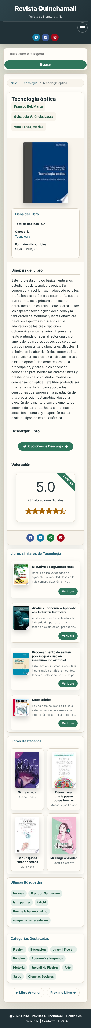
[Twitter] (36, 37)
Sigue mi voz (27, 792)
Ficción (18, 949)
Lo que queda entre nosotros (27, 860)
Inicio (13, 83)
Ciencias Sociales (41, 976)
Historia (19, 967)
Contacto (48, 1021)
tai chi (41, 902)
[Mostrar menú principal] (82, 27)
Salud (17, 976)
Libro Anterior (30, 992)
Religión (19, 958)
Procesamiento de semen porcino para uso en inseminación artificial (51, 656)
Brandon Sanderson (45, 893)
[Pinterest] (55, 37)
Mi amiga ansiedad (63, 858)
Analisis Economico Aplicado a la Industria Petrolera (54, 610)
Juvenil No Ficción (44, 967)
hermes (18, 893)
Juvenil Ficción (63, 949)
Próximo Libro (61, 992)
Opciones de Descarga (45, 446)
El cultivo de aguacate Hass (53, 567)
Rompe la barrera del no (30, 911)
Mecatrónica (42, 700)
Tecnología (29, 83)
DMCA (63, 1021)
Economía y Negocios (47, 958)
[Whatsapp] (50, 538)
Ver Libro (68, 591)
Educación (38, 949)
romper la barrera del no (30, 920)
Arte (68, 967)
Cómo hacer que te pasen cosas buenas (64, 796)
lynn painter (21, 902)
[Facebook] (45, 37)
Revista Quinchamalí (45, 8)
